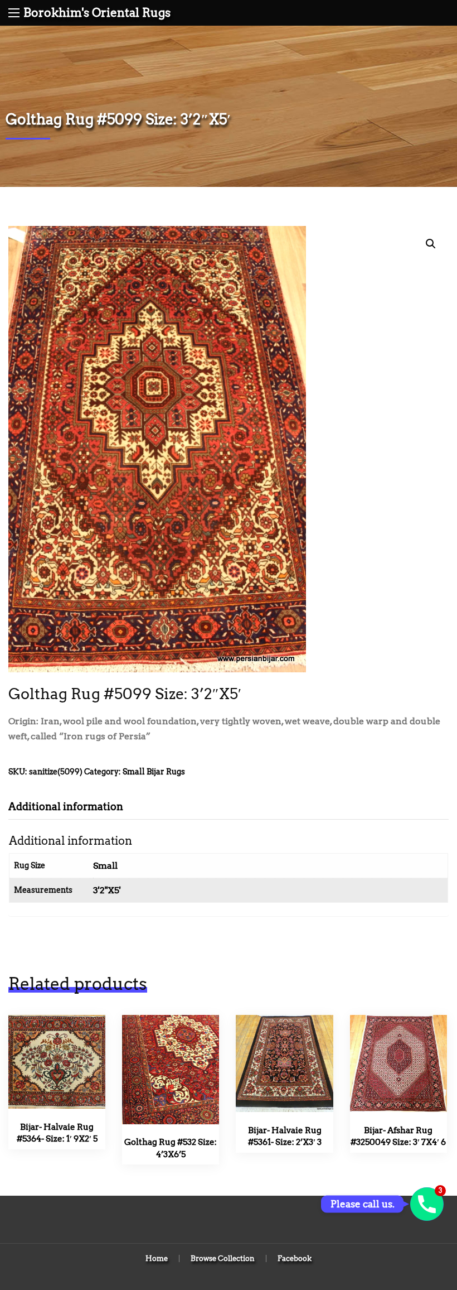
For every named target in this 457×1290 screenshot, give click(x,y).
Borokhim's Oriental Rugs (97, 13)
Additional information (65, 806)
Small (105, 865)
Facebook (295, 1258)
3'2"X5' (107, 890)
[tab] (74, 806)
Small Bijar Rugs (154, 771)
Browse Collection (223, 1258)
